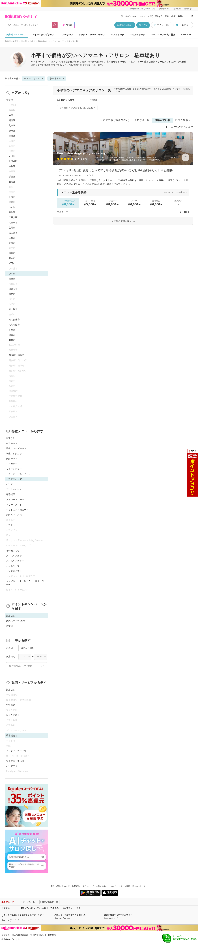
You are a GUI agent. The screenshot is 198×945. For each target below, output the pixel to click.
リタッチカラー (14, 469)
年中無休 (10, 705)
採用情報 (52, 935)
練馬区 (12, 202)
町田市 (12, 263)
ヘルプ (142, 16)
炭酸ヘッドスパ (14, 515)
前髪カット (11, 458)
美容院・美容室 (11, 41)
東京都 (24, 41)
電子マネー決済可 (15, 761)
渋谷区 (12, 166)
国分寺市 (13, 289)
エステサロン (66, 34)
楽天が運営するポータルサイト (118, 915)
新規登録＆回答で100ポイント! (143, 9)
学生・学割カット (15, 453)
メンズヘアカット (15, 555)
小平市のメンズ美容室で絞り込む (76, 107)
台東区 (12, 130)
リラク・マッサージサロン (92, 34)
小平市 (32, 41)
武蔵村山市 (14, 324)
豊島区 (12, 181)
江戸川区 (13, 217)
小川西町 (94, 100)
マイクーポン (163, 25)
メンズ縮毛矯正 (14, 571)
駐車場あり (43, 41)
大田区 (12, 156)
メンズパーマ (13, 566)
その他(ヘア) (12, 550)
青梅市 (12, 243)
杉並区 (12, 176)
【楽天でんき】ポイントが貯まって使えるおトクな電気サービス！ (50, 908)
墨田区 (12, 135)
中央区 (12, 110)
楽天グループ (164, 9)
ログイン (143, 25)
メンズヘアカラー (15, 561)
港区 (11, 115)
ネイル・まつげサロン (43, 34)
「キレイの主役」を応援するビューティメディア (23, 916)
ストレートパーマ (15, 499)
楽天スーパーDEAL (15, 620)
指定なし (10, 438)
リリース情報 (124, 886)
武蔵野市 (13, 232)
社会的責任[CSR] (38, 935)
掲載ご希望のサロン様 (182, 16)
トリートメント (14, 504)
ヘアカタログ (117, 34)
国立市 (12, 294)
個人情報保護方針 (20, 935)
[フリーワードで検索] (55, 25)
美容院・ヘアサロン (16, 34)
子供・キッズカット (16, 448)
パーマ (9, 484)
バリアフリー (13, 766)
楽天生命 (177, 9)
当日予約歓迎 (13, 715)
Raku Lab (186, 34)
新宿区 (12, 120)
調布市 (12, 258)
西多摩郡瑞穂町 (16, 355)
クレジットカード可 (16, 751)
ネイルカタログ (137, 34)
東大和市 (13, 309)
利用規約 (76, 886)
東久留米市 (14, 319)
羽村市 (12, 340)
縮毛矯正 (10, 494)
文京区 (12, 125)
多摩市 (12, 330)
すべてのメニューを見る (174, 192)
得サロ (9, 626)
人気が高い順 (142, 120)
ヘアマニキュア (57, 41)
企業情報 (6, 935)
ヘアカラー (11, 464)
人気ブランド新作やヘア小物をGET (70, 915)
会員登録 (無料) (125, 25)
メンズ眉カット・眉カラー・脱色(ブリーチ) (25, 583)
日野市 (12, 278)
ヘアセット (11, 525)
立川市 (12, 227)
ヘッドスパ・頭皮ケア (17, 509)
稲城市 (12, 335)
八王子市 (13, 222)
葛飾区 (12, 212)
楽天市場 (188, 9)
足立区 (12, 207)
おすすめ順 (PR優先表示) (114, 120)
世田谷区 (13, 161)
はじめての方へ (128, 16)
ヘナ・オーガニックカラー (19, 474)
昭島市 (12, 253)
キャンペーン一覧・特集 (163, 34)
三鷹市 (12, 238)
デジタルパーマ (14, 489)
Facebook (136, 886)
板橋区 (12, 197)
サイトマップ (88, 886)
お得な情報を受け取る (158, 16)
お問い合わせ (102, 886)
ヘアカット (11, 443)
